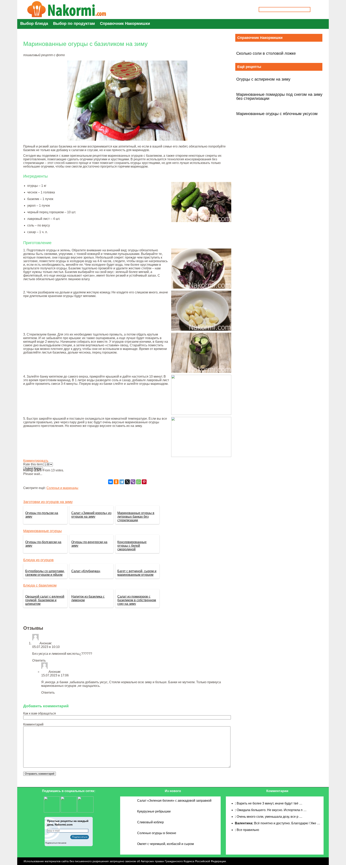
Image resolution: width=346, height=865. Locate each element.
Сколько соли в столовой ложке (266, 53)
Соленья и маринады (62, 488)
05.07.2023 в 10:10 (46, 647)
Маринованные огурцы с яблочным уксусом (277, 113)
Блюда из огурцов (38, 560)
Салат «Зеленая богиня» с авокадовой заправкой (174, 800)
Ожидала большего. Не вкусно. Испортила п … (272, 810)
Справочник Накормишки (125, 23)
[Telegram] (121, 481)
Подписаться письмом (55, 843)
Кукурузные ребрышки (154, 811)
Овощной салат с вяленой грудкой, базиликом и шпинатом (44, 600)
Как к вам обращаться (39, 713)
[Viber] (133, 481)
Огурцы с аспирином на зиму (263, 79)
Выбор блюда (34, 23)
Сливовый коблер (150, 822)
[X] (127, 481)
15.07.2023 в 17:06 (55, 675)
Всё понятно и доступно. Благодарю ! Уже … (287, 823)
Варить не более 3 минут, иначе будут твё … (269, 803)
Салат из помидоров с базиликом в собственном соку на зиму (136, 600)
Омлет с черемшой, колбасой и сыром (165, 844)
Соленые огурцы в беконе (156, 833)
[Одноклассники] (116, 481)
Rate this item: (33, 464)
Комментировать (35, 460)
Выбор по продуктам (74, 23)
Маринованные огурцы (42, 531)
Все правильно (248, 830)
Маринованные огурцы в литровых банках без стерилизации (135, 516)
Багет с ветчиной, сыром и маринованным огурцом (136, 572)
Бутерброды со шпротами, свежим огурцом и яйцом (45, 572)
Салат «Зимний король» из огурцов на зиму (91, 514)
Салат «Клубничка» (85, 571)
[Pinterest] (144, 481)
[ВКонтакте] (110, 481)
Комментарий (33, 724)
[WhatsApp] (138, 481)
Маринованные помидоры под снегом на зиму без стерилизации (279, 96)
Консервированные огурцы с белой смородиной (132, 545)
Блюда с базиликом (39, 585)
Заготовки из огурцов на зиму (48, 502)
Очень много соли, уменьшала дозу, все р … (269, 816)
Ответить (39, 660)
